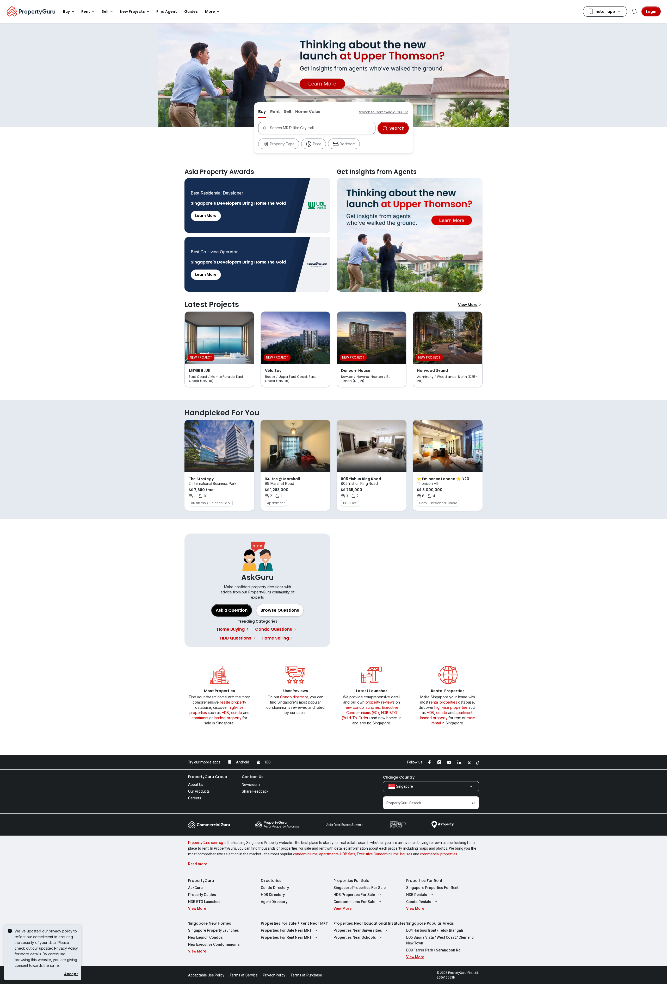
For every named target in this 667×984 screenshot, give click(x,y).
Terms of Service (244, 975)
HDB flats (347, 854)
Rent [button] (85, 11)
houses (406, 854)
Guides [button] (191, 11)
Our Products (199, 791)
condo (236, 712)
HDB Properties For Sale (354, 895)
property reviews (380, 702)
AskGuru (195, 888)
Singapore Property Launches (213, 930)
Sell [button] (105, 11)
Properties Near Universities (358, 930)
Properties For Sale (351, 880)
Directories (271, 880)
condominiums (305, 854)
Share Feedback (255, 791)
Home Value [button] (307, 112)
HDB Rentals (416, 895)
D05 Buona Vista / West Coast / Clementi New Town (440, 940)
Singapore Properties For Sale (360, 888)
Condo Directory (275, 888)
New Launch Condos (205, 937)
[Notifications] (634, 11)
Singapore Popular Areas (430, 923)
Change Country (399, 777)
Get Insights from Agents (410, 235)
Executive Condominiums (378, 854)
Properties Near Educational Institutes (370, 923)
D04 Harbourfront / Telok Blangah (434, 930)
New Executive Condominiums (214, 944)
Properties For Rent (424, 880)
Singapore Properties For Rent (432, 888)
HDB (225, 712)
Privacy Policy (66, 948)
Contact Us (252, 776)
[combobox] (321, 128)
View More (468, 304)
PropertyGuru (201, 880)
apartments (329, 854)
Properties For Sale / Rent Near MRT (294, 923)
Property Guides (202, 895)
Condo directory (294, 697)
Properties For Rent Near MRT (286, 937)
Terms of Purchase (306, 975)
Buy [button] (66, 11)
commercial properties (438, 854)
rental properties (443, 702)
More (210, 11)
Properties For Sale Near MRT (286, 930)
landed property (228, 718)
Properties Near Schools (355, 937)
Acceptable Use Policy (206, 975)
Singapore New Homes (209, 923)
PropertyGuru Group (207, 776)
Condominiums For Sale (354, 902)
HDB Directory (273, 895)
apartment (200, 718)
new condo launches (362, 707)
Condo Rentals (418, 902)
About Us (195, 784)
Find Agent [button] (166, 11)
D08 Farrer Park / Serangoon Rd (433, 950)
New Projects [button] (132, 11)
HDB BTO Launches (204, 902)
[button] (280, 610)
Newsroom (251, 784)
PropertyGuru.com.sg (205, 843)
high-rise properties (451, 707)
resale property (233, 702)
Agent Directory (274, 902)
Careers (194, 798)
